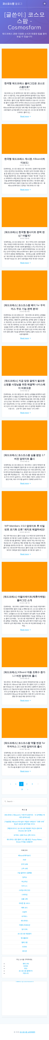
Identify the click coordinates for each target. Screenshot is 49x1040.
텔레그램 (24, 942)
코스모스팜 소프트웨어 (27, 1032)
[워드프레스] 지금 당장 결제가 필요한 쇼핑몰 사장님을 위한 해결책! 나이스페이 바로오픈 (24, 384)
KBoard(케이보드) (24, 855)
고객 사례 (24, 868)
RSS (25, 968)
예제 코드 (24, 907)
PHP (24, 860)
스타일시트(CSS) (24, 890)
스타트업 (24, 894)
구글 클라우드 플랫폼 (24, 873)
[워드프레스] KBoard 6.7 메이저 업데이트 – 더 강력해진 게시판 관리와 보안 (24, 816)
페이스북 (26, 963)
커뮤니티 (26, 973)
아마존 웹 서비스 (24, 903)
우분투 (24, 912)
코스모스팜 (12, 3)
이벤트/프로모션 (24, 925)
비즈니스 (24, 886)
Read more (24, 116)
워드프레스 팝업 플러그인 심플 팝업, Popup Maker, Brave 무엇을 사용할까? (24, 840)
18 (23, 789)
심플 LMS (24, 899)
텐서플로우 (24, 938)
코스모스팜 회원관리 (24, 934)
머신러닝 (24, 881)
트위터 (24, 947)
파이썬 (24, 951)
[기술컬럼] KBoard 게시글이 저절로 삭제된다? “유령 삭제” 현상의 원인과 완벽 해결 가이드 (24, 822)
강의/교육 (24, 864)
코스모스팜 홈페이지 (26, 971)
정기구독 (24, 929)
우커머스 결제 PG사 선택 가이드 (24, 835)
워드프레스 (24, 920)
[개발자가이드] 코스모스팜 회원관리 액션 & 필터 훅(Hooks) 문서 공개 (24, 829)
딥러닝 (24, 877)
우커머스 (24, 916)
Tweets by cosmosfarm (24, 981)
